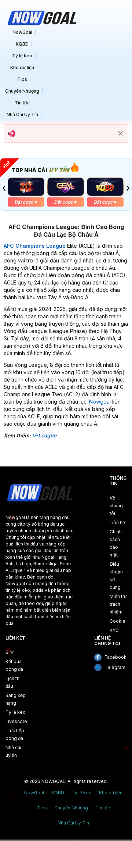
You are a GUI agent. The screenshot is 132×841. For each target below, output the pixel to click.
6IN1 (10, 652)
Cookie (117, 621)
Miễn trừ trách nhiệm (118, 604)
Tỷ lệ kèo (22, 55)
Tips (22, 79)
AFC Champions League (35, 246)
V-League (44, 435)
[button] (4, 188)
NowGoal (22, 32)
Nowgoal (100, 401)
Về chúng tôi (116, 505)
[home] (41, 17)
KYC (114, 630)
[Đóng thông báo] (120, 133)
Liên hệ (117, 522)
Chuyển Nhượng (22, 91)
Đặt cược (23, 202)
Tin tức (22, 102)
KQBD (22, 44)
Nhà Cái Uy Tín (22, 114)
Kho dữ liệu (22, 67)
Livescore (16, 721)
